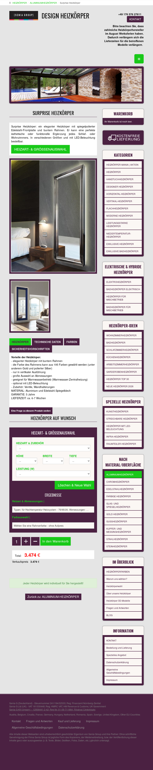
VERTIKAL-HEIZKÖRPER (119, 201)
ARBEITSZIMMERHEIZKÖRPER (122, 364)
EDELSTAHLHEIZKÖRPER (120, 489)
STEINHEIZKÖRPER (116, 546)
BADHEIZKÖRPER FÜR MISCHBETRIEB (118, 308)
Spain (90, 714)
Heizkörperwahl (114, 586)
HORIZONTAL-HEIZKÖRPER (120, 193)
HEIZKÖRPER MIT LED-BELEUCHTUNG (118, 427)
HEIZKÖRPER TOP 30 (117, 379)
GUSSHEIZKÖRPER (116, 521)
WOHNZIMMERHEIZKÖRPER (121, 335)
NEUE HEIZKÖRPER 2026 (119, 386)
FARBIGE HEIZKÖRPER (118, 496)
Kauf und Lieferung (69, 721)
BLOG (109, 615)
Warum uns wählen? (116, 578)
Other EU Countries (130, 714)
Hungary (58, 714)
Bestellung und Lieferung (119, 647)
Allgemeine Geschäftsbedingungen (118, 671)
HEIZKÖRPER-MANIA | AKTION (122, 164)
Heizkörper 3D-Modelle (118, 600)
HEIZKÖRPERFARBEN (118, 571)
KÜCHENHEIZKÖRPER (118, 357)
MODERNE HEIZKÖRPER (119, 215)
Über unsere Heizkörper (118, 593)
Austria (12, 714)
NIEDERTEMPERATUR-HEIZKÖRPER (118, 235)
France (39, 714)
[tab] (20, 341)
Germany (48, 714)
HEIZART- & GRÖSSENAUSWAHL (40, 149)
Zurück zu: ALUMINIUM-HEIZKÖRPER (53, 597)
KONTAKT (135, 19)
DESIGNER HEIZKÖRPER (119, 186)
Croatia (31, 714)
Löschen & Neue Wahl (74, 485)
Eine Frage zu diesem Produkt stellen (31, 410)
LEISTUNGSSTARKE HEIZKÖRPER (117, 224)
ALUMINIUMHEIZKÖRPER (43, 2)
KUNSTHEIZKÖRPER (117, 411)
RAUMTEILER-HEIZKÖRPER (121, 443)
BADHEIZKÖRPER (115, 342)
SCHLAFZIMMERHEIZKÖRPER (122, 349)
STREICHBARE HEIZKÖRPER (121, 418)
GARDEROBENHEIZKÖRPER (121, 371)
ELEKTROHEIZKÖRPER (118, 281)
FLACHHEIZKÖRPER (117, 208)
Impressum (112, 679)
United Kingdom (111, 714)
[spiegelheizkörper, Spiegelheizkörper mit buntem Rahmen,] (30, 305)
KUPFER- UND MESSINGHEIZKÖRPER (118, 530)
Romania (81, 714)
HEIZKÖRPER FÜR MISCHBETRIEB (116, 298)
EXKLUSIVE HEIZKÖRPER (120, 243)
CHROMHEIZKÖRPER (117, 481)
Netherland (69, 714)
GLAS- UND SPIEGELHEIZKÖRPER (118, 505)
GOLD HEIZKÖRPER (117, 514)
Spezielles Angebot (116, 654)
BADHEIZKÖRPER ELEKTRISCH (123, 289)
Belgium (22, 714)
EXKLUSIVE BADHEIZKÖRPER (122, 251)
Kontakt (16, 721)
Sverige (98, 714)
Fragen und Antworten (117, 607)
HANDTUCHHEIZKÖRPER (119, 179)
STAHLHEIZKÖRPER (117, 539)
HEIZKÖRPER (20, 2)
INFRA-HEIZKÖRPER (117, 436)
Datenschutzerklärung (117, 662)
